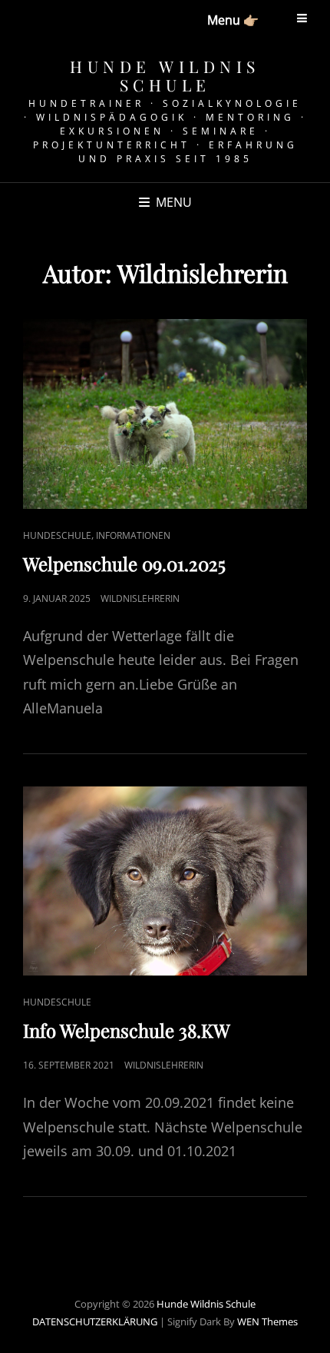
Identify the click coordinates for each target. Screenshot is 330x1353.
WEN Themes (267, 1321)
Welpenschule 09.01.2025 (124, 563)
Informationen (133, 535)
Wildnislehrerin (140, 598)
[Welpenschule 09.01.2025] (165, 413)
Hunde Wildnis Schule (165, 75)
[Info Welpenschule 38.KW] (165, 881)
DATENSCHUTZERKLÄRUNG (94, 1321)
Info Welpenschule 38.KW (126, 1030)
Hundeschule (57, 535)
